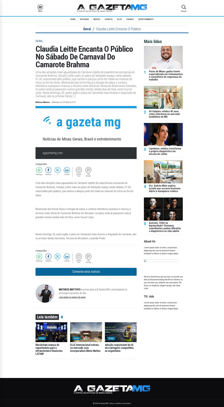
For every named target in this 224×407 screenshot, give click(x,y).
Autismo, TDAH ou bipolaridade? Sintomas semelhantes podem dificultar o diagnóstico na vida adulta (165, 227)
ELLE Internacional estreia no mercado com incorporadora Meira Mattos (85, 347)
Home (72, 19)
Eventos (109, 19)
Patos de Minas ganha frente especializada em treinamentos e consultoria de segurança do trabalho (166, 75)
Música (96, 19)
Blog (119, 19)
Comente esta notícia (86, 272)
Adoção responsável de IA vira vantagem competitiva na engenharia (119, 347)
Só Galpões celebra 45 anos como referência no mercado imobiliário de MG (164, 114)
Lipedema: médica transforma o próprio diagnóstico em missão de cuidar (165, 151)
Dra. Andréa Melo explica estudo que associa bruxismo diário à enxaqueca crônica (164, 188)
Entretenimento (146, 19)
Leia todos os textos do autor (72, 297)
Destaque (84, 19)
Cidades (130, 19)
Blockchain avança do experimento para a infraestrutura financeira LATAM (49, 349)
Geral (87, 29)
